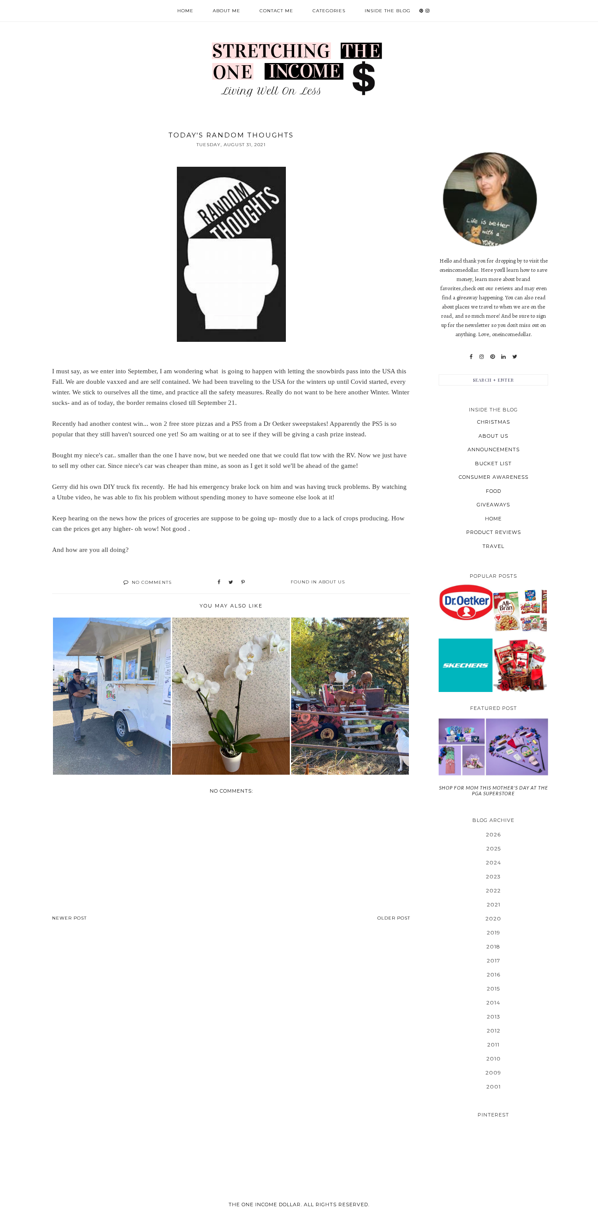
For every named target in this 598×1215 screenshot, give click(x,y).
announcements (494, 449)
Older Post (393, 918)
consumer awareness (493, 477)
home (493, 519)
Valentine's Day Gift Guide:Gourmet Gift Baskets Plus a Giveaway (520, 665)
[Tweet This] (231, 582)
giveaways (493, 505)
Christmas (493, 422)
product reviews (493, 532)
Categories (329, 11)
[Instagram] (481, 356)
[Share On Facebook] (219, 582)
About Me (226, 11)
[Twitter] (514, 356)
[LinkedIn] (503, 356)
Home (185, 11)
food (493, 491)
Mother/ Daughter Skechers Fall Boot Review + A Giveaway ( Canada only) (465, 665)
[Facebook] (471, 356)
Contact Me (276, 11)
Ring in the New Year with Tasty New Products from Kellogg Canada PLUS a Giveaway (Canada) (520, 610)
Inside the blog (388, 11)
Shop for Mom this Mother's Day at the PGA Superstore (493, 790)
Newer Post (69, 918)
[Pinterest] (492, 356)
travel (493, 546)
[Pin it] (243, 582)
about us (332, 582)
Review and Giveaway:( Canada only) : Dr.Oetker (465, 602)
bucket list (493, 463)
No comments (152, 582)
